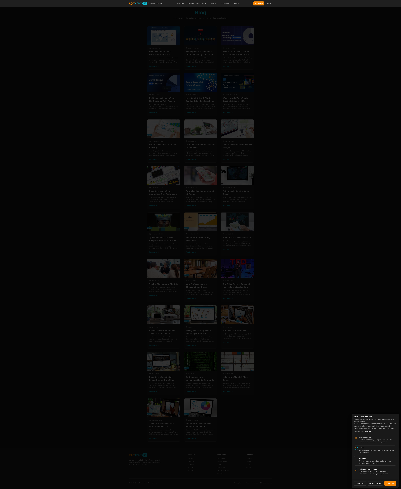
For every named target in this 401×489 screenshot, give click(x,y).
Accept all (390, 483)
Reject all (360, 483)
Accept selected (375, 483)
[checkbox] (356, 438)
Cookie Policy (366, 432)
